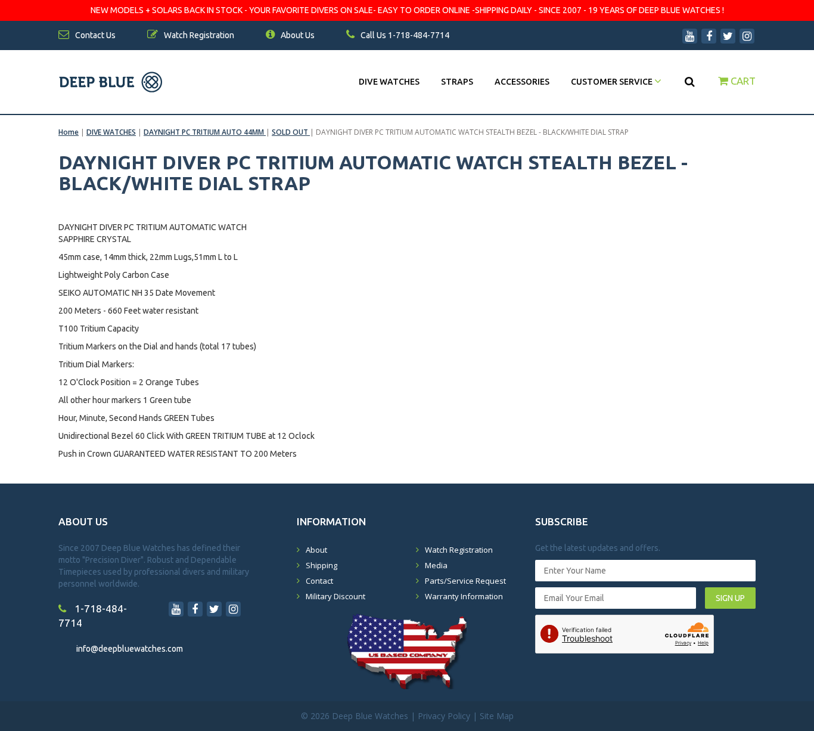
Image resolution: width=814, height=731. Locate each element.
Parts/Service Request (465, 580)
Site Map (497, 715)
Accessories (522, 81)
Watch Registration (459, 549)
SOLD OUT (291, 132)
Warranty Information (464, 596)
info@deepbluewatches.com (129, 648)
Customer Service (612, 81)
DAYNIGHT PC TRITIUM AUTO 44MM (205, 132)
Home (68, 132)
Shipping (321, 565)
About (316, 549)
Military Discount (335, 596)
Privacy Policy (444, 715)
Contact (319, 580)
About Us (297, 35)
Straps (457, 81)
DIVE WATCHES (389, 81)
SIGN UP (730, 598)
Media (436, 565)
